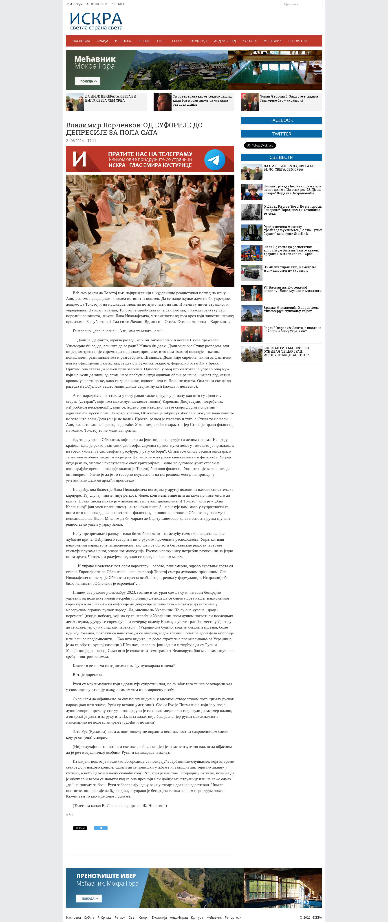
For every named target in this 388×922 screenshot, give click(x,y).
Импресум (75, 4)
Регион (144, 41)
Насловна (81, 41)
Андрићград (225, 41)
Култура (249, 41)
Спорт (177, 41)
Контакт (118, 4)
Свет (161, 41)
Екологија (198, 41)
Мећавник (272, 41)
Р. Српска (123, 41)
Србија (102, 41)
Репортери (297, 41)
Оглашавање (97, 4)
